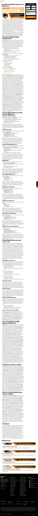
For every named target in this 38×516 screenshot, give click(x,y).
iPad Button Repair (22, 491)
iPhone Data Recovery (22, 486)
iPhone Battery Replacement (23, 480)
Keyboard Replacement (13, 482)
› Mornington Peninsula (26, 501)
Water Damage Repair (13, 485)
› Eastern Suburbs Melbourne (10, 502)
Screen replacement (6, 68)
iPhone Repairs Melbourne (23, 477)
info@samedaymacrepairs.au (34, 483)
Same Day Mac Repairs (8, 438)
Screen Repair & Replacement (14, 480)
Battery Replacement (13, 481)
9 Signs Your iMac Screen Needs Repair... (9, 446)
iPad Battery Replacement (23, 490)
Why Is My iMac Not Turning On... (8, 453)
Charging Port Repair (13, 486)
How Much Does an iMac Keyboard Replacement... (11, 469)
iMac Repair (11, 494)
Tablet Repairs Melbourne (23, 494)
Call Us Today (32, 481)
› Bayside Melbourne (3, 501)
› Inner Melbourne (18, 501)
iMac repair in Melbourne (17, 31)
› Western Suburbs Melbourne (25, 504)
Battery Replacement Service (23, 481)
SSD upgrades (6, 61)
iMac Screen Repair (12, 495)
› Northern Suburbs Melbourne (33, 502)
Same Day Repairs (3, 477)
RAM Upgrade (12, 491)
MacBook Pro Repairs (13, 477)
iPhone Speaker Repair (23, 485)
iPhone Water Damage (22, 482)
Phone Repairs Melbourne (23, 495)
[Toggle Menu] (37, 1)
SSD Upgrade (12, 490)
